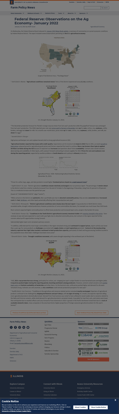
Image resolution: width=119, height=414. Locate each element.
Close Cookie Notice (98, 407)
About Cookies (80, 407)
